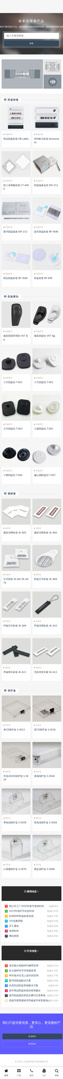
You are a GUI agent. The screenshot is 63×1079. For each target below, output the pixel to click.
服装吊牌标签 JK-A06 (45, 533)
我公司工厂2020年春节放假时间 (26, 906)
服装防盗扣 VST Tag (44, 336)
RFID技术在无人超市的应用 (23, 975)
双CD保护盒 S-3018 (44, 730)
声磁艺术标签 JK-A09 (14, 626)
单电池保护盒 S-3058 (14, 822)
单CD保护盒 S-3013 (14, 730)
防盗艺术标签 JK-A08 (45, 579)
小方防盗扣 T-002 (43, 382)
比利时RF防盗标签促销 (21, 916)
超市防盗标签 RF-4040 (46, 232)
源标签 (12, 493)
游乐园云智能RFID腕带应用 (23, 965)
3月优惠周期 (16, 921)
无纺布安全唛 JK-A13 (45, 672)
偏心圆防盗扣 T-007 (45, 475)
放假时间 (14, 931)
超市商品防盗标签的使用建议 (25, 990)
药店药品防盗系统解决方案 (23, 985)
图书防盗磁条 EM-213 (15, 232)
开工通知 (14, 926)
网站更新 (14, 936)
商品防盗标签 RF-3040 (15, 278)
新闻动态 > (33, 891)
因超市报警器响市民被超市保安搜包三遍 (31, 1000)
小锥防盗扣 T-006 (12, 475)
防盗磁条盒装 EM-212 (46, 185)
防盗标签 (13, 100)
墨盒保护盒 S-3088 (44, 869)
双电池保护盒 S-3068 (45, 822)
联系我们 (32, 1044)
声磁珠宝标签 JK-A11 (14, 672)
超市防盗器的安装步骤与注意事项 (27, 995)
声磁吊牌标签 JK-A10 (45, 626)
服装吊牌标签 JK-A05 (14, 533)
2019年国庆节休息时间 (21, 911)
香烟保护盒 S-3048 (44, 776)
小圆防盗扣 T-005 (43, 429)
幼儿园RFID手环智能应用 (22, 971)
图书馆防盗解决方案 (20, 980)
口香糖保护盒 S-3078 (14, 869)
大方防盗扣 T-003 (12, 429)
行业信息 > (33, 951)
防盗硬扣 (13, 296)
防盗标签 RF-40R (43, 278)
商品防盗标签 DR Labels (16, 139)
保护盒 (12, 690)
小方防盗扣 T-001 (12, 382)
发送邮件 (32, 1036)
